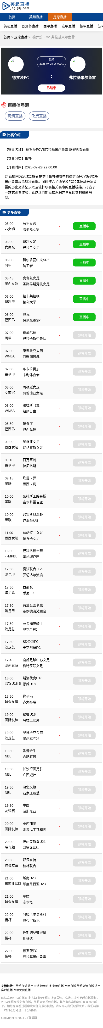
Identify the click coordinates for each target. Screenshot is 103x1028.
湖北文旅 (29, 787)
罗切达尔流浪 (33, 575)
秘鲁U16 (29, 714)
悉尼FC (28, 593)
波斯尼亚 (29, 811)
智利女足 (29, 242)
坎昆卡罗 (29, 478)
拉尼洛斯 (29, 466)
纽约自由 (29, 411)
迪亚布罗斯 (31, 520)
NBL (8, 756)
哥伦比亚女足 (33, 393)
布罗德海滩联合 (34, 611)
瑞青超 (10, 847)
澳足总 (10, 593)
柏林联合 (29, 866)
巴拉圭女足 (31, 248)
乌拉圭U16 (31, 720)
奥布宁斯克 (31, 920)
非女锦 (10, 229)
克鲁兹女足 (31, 278)
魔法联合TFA (32, 569)
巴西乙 (10, 320)
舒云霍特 (29, 860)
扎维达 (28, 938)
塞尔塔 (28, 902)
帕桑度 (28, 423)
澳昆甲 (10, 574)
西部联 (28, 587)
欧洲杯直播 (30, 26)
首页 (12, 17)
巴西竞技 (29, 429)
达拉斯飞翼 (31, 405)
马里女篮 (29, 223)
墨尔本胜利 (31, 738)
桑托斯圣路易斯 (34, 496)
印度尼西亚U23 (34, 884)
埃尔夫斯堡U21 (34, 842)
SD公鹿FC (31, 642)
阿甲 (8, 265)
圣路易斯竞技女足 (36, 284)
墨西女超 (11, 283)
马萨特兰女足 (33, 532)
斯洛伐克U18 (32, 678)
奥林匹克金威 (33, 732)
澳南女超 (11, 665)
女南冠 (10, 247)
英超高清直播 (85, 986)
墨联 (8, 483)
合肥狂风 (29, 757)
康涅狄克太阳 (33, 351)
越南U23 (29, 878)
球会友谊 (11, 702)
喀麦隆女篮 (31, 229)
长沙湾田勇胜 (33, 769)
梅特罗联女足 (33, 666)
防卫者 (28, 266)
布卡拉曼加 (31, 369)
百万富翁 (29, 460)
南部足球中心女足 (36, 660)
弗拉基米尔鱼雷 (34, 957)
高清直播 (15, 116)
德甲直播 (86, 26)
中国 (26, 805)
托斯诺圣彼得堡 (34, 932)
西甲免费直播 (22, 990)
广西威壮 (29, 775)
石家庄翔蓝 (31, 793)
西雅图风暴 (31, 357)
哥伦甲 (10, 374)
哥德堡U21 (31, 848)
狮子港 (28, 696)
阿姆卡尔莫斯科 (34, 914)
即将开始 (84, 335)
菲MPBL (11, 556)
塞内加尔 (29, 823)
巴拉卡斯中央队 (34, 338)
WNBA (10, 356)
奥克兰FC (30, 629)
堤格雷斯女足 (33, 448)
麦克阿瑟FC (32, 648)
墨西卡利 (29, 484)
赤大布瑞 (29, 702)
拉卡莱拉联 (31, 296)
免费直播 (39, 116)
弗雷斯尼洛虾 (33, 514)
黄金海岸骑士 (33, 623)
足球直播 (60, 17)
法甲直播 (33, 986)
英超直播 (36, 17)
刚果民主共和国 (34, 829)
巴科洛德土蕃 (33, 551)
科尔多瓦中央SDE (36, 260)
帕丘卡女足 (31, 538)
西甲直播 (50, 26)
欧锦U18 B (13, 683)
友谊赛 (10, 811)
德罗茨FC (30, 951)
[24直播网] (20, 11)
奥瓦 (26, 314)
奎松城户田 (31, 557)
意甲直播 (68, 26)
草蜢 (26, 896)
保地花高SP (31, 320)
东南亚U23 (13, 883)
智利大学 (29, 302)
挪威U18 (29, 684)
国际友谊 (11, 720)
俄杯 (8, 920)
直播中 (84, 226)
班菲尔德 (29, 332)
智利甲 (10, 302)
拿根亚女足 (31, 442)
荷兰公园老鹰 (33, 605)
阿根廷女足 (31, 387)
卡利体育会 (31, 375)
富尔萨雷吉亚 (33, 502)
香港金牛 (29, 751)
